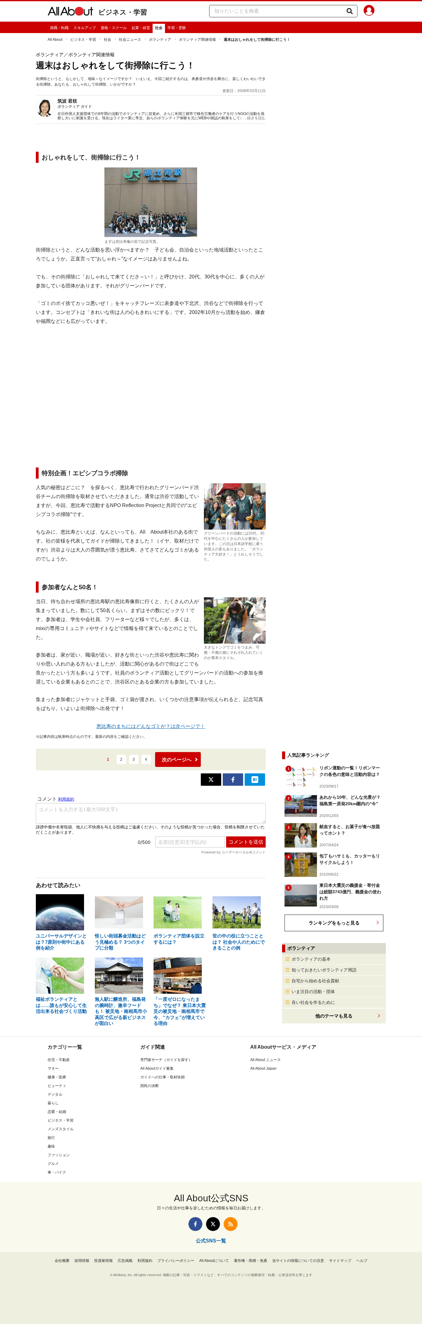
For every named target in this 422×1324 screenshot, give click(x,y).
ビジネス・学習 (122, 12)
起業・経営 (141, 28)
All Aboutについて (214, 1260)
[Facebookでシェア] (233, 779)
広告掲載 (125, 1260)
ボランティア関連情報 (197, 39)
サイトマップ (340, 1260)
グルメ (53, 1163)
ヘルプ (361, 1260)
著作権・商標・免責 (250, 1260)
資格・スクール (114, 28)
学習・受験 (176, 28)
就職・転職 (59, 28)
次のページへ (177, 759)
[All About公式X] (213, 1224)
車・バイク (57, 1172)
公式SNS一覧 (211, 1240)
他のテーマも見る (333, 1015)
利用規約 (144, 1260)
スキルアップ (85, 28)
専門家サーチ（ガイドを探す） (166, 1060)
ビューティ (57, 1086)
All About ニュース (265, 1060)
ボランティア (160, 39)
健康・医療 (57, 1077)
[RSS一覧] (231, 1224)
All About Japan (263, 1068)
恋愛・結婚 (57, 1112)
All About (55, 39)
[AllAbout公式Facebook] (195, 1224)
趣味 (51, 1146)
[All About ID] (369, 11)
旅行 (51, 1138)
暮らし (53, 1103)
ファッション (59, 1155)
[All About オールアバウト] (70, 12)
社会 (158, 28)
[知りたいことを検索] (350, 11)
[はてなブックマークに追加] (255, 779)
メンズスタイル (61, 1129)
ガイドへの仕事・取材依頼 (162, 1077)
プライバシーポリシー (175, 1260)
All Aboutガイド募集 (157, 1068)
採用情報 (81, 1260)
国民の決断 (149, 1086)
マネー (53, 1068)
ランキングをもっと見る (334, 922)
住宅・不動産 (59, 1060)
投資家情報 (103, 1260)
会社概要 (62, 1260)
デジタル (55, 1094)
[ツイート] (211, 779)
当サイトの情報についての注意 (298, 1260)
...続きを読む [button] (255, 118)
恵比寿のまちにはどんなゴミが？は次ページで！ (150, 726)
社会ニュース (130, 39)
